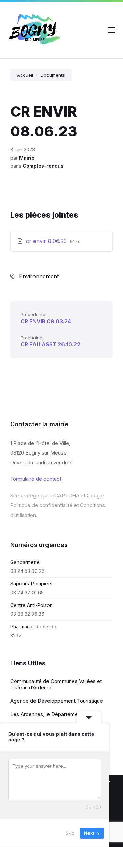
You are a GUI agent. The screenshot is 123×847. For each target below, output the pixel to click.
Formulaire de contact (36, 479)
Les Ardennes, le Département (46, 714)
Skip (70, 833)
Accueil (25, 75)
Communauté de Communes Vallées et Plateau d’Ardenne (56, 684)
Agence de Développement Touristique (56, 701)
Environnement (39, 276)
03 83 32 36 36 (27, 614)
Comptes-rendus (43, 166)
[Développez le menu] (111, 30)
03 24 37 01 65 (27, 592)
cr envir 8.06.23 (47, 241)
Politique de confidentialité (41, 505)
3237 (16, 635)
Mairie (27, 158)
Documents (53, 75)
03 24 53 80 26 (27, 571)
